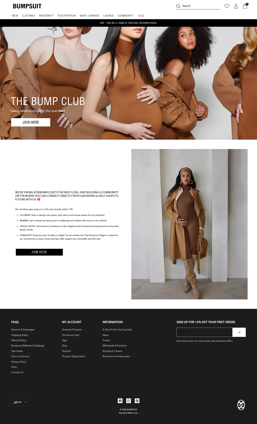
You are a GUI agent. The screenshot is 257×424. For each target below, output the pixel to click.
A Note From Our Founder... (118, 329)
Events (106, 340)
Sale (141, 15)
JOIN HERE (30, 122)
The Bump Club (70, 335)
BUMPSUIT (132, 409)
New (15, 15)
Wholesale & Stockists (115, 345)
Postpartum (67, 15)
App (64, 340)
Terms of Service (20, 356)
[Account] (236, 6)
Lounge (108, 15)
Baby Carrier (89, 15)
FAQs (14, 367)
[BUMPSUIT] (27, 6)
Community (126, 15)
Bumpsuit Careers (113, 351)
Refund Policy (18, 340)
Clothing (28, 15)
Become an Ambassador (116, 356)
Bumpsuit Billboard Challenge (27, 345)
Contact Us (17, 372)
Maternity (46, 15)
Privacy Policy (18, 361)
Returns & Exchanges (23, 329)
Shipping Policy (19, 335)
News (106, 335)
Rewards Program (72, 329)
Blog (64, 345)
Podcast (66, 351)
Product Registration (73, 356)
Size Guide (17, 351)
